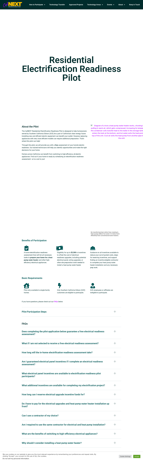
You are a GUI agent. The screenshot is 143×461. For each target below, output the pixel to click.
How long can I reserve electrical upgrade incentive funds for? (53, 394)
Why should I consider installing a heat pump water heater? (52, 443)
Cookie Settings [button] (125, 456)
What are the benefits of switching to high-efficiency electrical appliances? (60, 433)
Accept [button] (137, 456)
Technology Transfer (57, 5)
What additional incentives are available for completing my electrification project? (63, 385)
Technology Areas (94, 5)
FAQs (56, 302)
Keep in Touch (134, 5)
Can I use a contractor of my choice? (40, 415)
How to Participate (36, 5)
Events (109, 5)
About (120, 5)
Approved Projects (76, 5)
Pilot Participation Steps (34, 311)
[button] (71, 313)
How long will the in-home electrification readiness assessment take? (57, 352)
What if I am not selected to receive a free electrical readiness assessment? (60, 343)
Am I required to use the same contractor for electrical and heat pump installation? (63, 424)
